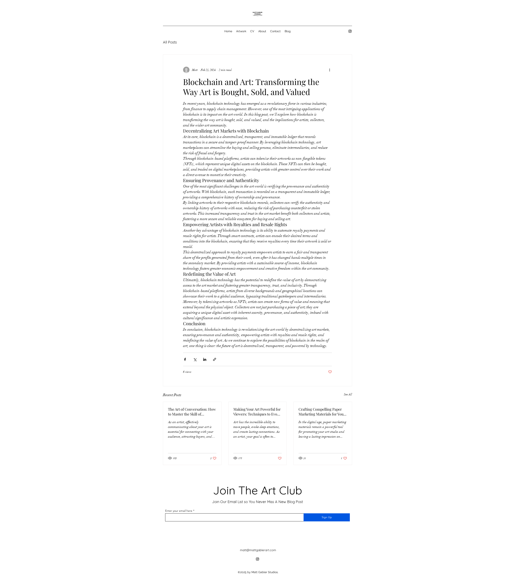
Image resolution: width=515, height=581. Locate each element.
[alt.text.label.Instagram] (350, 31)
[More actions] (329, 69)
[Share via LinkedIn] (205, 359)
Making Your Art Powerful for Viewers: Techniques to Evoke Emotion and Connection (257, 411)
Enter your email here (178, 510)
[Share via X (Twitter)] (195, 359)
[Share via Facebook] (185, 359)
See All (348, 394)
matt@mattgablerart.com (258, 550)
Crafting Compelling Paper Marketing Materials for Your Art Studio (322, 411)
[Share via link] (214, 359)
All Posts (170, 42)
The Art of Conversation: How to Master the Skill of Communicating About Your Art (192, 411)
